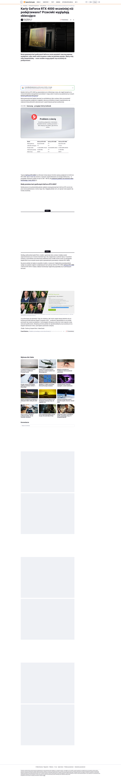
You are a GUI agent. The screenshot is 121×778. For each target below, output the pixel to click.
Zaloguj (94, 2)
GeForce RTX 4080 (69, 265)
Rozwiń (47, 210)
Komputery (45, 2)
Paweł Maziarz (27, 19)
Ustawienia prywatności (79, 767)
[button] (90, 2)
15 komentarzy (64, 19)
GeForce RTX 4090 (30, 175)
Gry (76, 2)
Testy (52, 2)
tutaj (44, 775)
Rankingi (58, 2)
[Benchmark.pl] (30, 2)
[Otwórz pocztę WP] (86, 2)
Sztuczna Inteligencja (67, 2)
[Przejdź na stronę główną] (21, 3)
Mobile (38, 2)
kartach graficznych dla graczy (29, 95)
